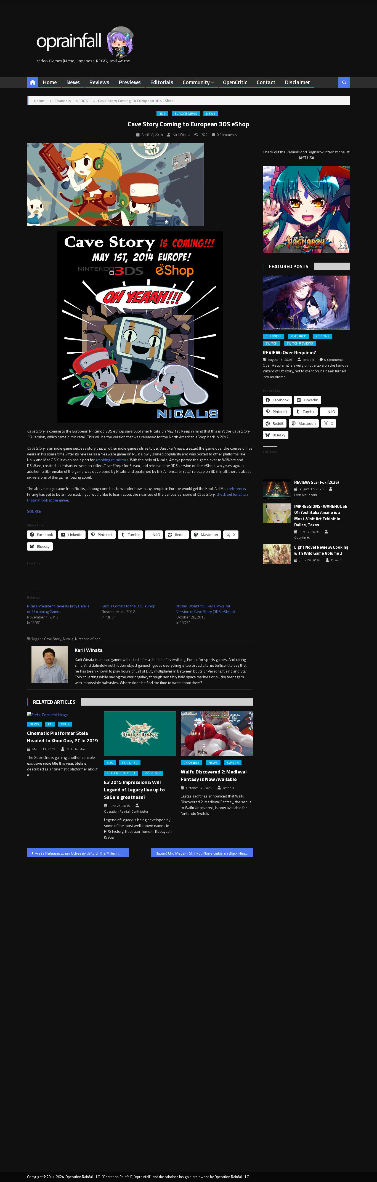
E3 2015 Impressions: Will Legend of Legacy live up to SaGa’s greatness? (134, 789)
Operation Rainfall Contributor (126, 811)
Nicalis (68, 639)
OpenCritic (235, 82)
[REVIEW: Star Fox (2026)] (277, 489)
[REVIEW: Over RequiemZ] (306, 303)
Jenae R (228, 787)
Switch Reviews (299, 343)
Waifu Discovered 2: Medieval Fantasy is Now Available (214, 775)
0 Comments (227, 134)
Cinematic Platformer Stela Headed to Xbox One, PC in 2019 (62, 736)
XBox (65, 724)
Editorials (161, 82)
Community (196, 82)
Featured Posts (288, 266)
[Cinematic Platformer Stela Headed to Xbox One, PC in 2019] (63, 714)
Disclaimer (297, 82)
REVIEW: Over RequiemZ (289, 352)
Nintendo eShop (87, 639)
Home (50, 82)
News (73, 82)
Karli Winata (181, 134)
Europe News (185, 113)
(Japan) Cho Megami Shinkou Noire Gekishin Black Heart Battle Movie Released (204, 853)
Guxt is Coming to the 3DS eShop (128, 606)
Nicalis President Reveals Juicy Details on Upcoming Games (58, 608)
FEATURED (130, 762)
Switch (233, 762)
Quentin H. (302, 537)
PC (50, 724)
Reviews (99, 82)
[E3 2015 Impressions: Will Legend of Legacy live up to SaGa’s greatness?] (140, 733)
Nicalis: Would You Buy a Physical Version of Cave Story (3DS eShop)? (206, 608)
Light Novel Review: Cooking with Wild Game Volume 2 (321, 550)
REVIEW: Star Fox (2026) (316, 482)
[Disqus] (140, 932)
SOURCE (34, 511)
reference (237, 488)
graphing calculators (111, 460)
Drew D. (337, 560)
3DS (162, 113)
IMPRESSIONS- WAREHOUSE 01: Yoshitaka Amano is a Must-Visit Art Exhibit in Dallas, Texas (320, 515)
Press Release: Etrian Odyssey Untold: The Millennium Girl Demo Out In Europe (82, 853)
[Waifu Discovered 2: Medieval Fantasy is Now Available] (217, 733)
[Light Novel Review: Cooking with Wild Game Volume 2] (277, 554)
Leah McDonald (305, 494)
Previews (130, 82)
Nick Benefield (77, 749)
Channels (192, 762)
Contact (266, 82)
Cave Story (52, 639)
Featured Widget (121, 773)
